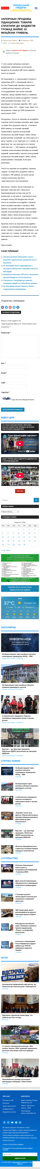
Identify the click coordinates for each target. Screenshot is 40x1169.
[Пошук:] (17, 500)
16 (24, 537)
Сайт (3, 383)
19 (3, 541)
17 (29, 537)
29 (19, 545)
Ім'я (3, 363)
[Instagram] (8, 1122)
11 (34, 533)
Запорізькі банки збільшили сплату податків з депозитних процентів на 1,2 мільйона (20, 260)
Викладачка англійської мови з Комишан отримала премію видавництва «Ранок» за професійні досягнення (25, 928)
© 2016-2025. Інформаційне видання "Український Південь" (20, 1163)
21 (13, 541)
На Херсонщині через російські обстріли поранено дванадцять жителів (26, 786)
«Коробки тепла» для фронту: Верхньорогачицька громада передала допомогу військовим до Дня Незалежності (26, 817)
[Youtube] (12, 1122)
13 (8, 537)
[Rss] (20, 1122)
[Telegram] (16, 1122)
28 (14, 545)
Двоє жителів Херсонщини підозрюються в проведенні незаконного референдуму (26, 883)
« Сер (3, 550)
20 (8, 541)
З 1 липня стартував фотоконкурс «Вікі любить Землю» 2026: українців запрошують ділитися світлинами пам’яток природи (19, 1048)
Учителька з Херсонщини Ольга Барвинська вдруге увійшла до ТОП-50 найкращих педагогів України (25, 945)
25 (35, 541)
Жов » (8, 550)
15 (19, 537)
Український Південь (21, 6)
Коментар (6, 333)
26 (3, 545)
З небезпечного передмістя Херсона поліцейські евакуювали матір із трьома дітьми (18, 718)
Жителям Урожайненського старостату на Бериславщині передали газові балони (26, 848)
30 (24, 545)
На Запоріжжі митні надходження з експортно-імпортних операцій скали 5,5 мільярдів (20, 268)
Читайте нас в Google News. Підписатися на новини (20, 588)
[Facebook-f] (4, 1122)
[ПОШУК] (36, 500)
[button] (36, 8)
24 (30, 541)
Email (4, 373)
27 (8, 545)
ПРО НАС (20, 491)
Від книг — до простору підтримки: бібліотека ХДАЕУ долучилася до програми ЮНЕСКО (19, 751)
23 (24, 541)
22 (19, 541)
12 (3, 537)
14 (13, 537)
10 (29, 533)
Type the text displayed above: (23, 400)
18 (35, 537)
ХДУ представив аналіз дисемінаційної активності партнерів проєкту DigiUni (25, 912)
